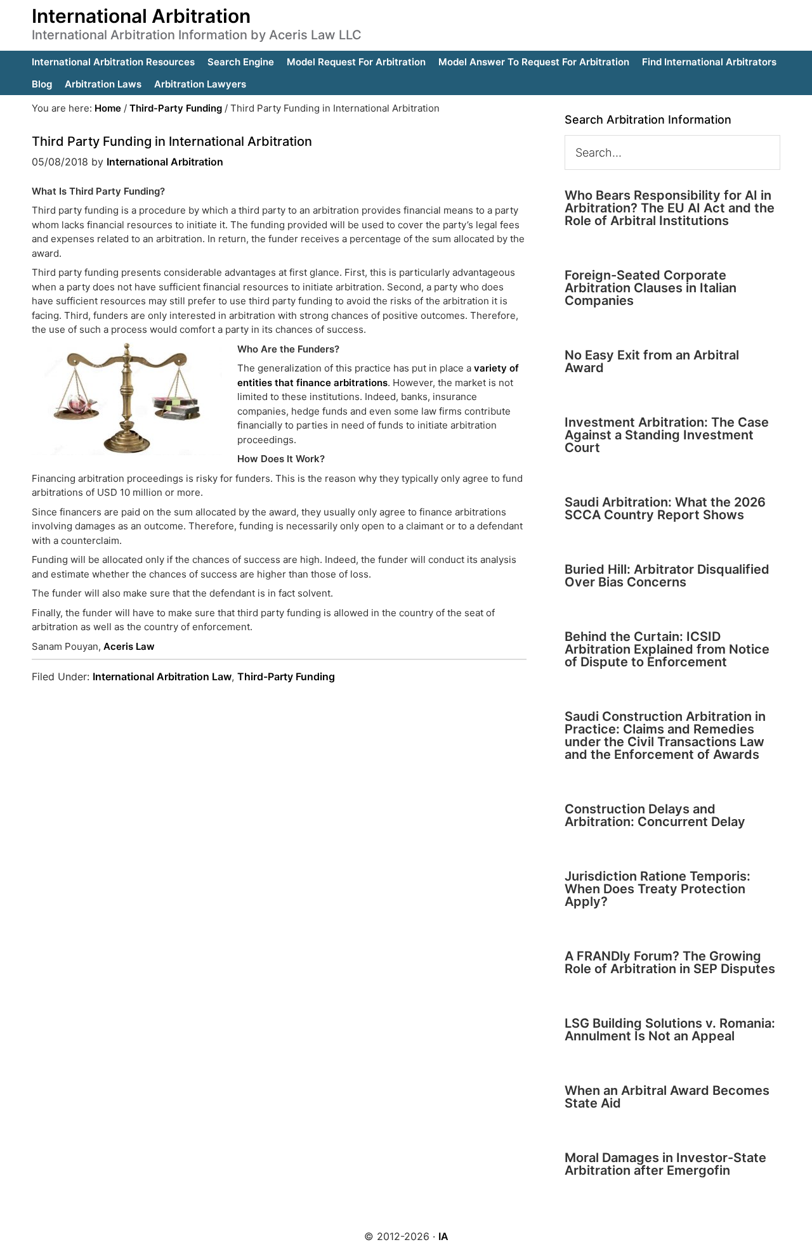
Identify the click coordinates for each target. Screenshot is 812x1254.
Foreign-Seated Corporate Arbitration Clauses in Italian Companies (651, 288)
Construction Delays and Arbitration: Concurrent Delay (655, 815)
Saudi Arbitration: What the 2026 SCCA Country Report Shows (665, 508)
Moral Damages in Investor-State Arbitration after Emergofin (665, 1164)
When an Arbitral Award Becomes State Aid (667, 1097)
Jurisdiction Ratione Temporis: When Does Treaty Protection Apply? (657, 889)
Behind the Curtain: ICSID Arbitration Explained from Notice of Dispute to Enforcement (667, 649)
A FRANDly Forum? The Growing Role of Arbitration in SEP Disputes (670, 962)
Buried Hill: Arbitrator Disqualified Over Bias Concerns (667, 576)
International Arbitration (141, 15)
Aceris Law (128, 646)
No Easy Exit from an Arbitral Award (652, 361)
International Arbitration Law (162, 676)
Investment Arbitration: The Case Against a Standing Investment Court (667, 435)
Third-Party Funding (286, 676)
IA (443, 1236)
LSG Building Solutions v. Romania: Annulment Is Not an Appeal (670, 1030)
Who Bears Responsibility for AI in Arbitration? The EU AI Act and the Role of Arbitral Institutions (670, 208)
